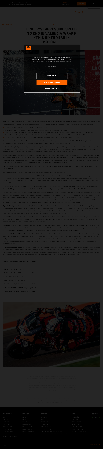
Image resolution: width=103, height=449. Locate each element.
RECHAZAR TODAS (52, 76)
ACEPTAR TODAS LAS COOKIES (52, 82)
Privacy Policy (50, 66)
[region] (52, 69)
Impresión (54, 66)
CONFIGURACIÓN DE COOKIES (52, 88)
